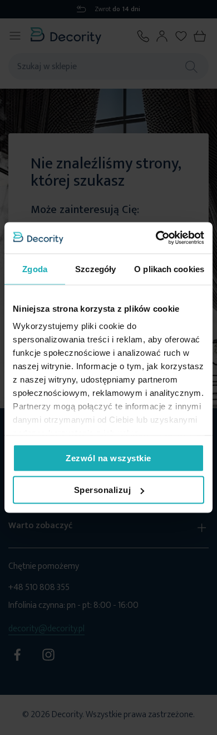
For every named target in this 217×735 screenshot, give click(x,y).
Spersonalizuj (102, 490)
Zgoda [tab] (34, 268)
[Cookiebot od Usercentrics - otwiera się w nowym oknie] (156, 238)
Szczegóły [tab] (95, 268)
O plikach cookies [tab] (169, 268)
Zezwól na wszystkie (108, 457)
